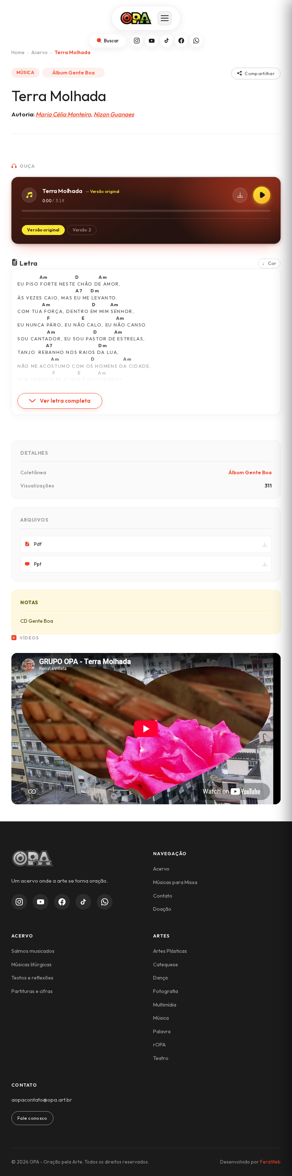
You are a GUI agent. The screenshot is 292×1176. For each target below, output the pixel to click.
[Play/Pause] (261, 195)
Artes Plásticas (170, 951)
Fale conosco (32, 1118)
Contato (162, 896)
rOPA (159, 1044)
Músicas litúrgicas (31, 964)
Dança (160, 977)
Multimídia (164, 1005)
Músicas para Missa (175, 882)
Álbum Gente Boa (73, 72)
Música (161, 1018)
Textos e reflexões (32, 977)
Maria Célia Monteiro (63, 114)
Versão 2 (82, 229)
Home (18, 52)
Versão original (43, 229)
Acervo (39, 52)
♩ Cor (269, 263)
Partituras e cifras (32, 991)
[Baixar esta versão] (240, 195)
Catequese (165, 964)
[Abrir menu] (165, 18)
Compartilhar (260, 73)
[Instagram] (136, 40)
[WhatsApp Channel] (105, 902)
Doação (162, 909)
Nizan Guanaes (114, 114)
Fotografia (165, 991)
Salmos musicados (32, 951)
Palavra (162, 1031)
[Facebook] (181, 40)
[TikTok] (166, 40)
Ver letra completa (65, 400)
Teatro (160, 1058)
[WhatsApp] (196, 40)
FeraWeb (270, 1162)
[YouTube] (151, 40)
